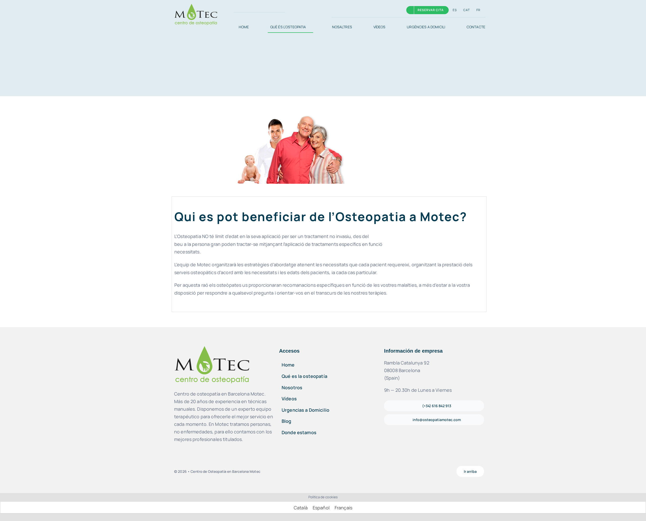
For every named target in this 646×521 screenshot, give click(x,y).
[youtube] (333, 471)
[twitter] (253, 10)
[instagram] (245, 10)
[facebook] (237, 10)
